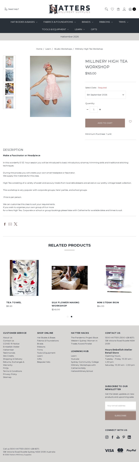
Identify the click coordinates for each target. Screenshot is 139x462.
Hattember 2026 (70, 36)
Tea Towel (13, 302)
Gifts (94, 29)
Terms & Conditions (12, 371)
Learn (79, 29)
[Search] (106, 9)
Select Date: (96, 87)
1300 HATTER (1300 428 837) (119, 337)
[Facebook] (4, 224)
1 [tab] (67, 316)
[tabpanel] (115, 285)
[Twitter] (15, 224)
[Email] (10, 224)
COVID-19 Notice (11, 343)
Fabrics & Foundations (59, 21)
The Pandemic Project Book (84, 337)
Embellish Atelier (11, 346)
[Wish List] (112, 9)
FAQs (5, 368)
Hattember (8, 349)
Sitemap (7, 377)
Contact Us (8, 340)
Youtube (75, 359)
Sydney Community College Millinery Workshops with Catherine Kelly (85, 365)
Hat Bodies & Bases (23, 21)
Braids (86, 21)
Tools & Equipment (54, 29)
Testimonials (9, 352)
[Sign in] (124, 9)
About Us (7, 337)
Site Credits (8, 356)
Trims (122, 21)
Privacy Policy (10, 374)
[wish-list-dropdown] (130, 121)
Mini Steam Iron (108, 302)
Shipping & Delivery (12, 359)
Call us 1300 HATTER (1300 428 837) (21, 448)
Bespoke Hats (43, 362)
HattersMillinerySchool (82, 371)
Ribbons (105, 21)
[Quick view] (39, 262)
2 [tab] (71, 316)
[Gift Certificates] (118, 9)
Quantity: (90, 103)
